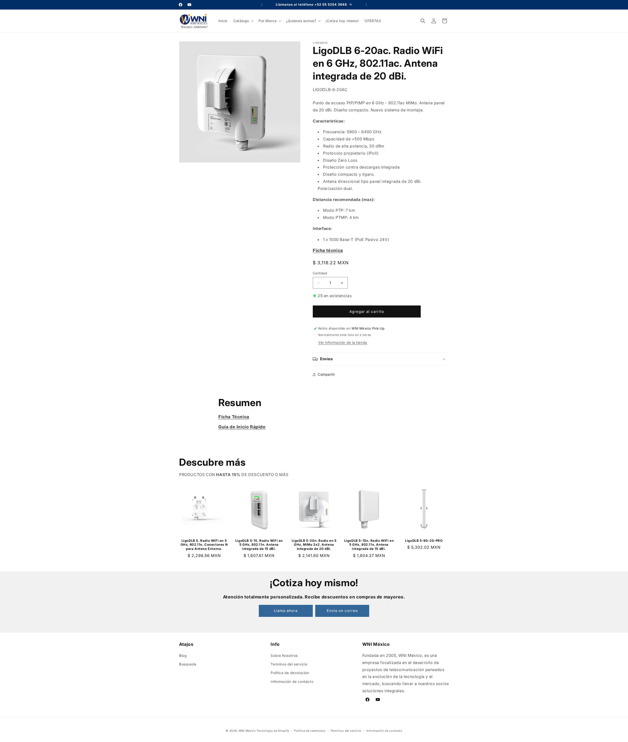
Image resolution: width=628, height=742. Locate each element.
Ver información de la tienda (342, 342)
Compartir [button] (326, 374)
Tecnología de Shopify (273, 730)
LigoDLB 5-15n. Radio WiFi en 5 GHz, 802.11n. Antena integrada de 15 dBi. (369, 545)
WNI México (247, 730)
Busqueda (187, 664)
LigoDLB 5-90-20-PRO (424, 541)
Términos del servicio (346, 730)
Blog (183, 655)
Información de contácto (292, 681)
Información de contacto (384, 730)
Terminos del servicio (289, 664)
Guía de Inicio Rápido (242, 426)
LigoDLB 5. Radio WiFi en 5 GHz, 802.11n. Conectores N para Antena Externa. (204, 545)
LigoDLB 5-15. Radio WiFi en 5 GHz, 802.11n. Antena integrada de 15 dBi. (259, 545)
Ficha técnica (328, 250)
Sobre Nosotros (284, 655)
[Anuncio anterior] (261, 4)
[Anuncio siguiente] (366, 4)
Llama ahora (286, 610)
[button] (243, 21)
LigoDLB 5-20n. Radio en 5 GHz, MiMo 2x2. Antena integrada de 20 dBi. (314, 545)
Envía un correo (342, 610)
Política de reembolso (310, 730)
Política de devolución (290, 673)
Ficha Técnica (233, 416)
